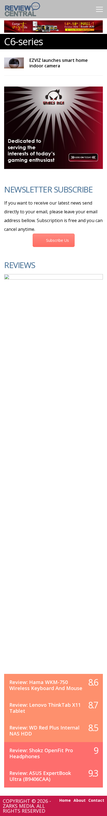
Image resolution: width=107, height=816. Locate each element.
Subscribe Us (57, 240)
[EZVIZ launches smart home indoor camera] (14, 63)
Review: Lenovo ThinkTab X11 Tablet (45, 708)
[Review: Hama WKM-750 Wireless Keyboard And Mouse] (53, 479)
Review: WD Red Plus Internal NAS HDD (44, 730)
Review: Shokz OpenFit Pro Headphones (41, 753)
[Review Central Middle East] (22, 17)
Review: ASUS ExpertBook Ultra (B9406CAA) (40, 776)
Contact (96, 800)
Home (65, 800)
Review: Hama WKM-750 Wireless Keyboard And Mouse (45, 685)
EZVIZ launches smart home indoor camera (58, 63)
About (80, 800)
